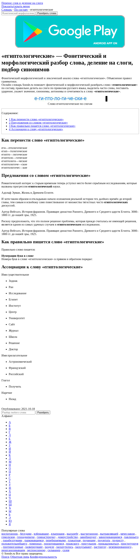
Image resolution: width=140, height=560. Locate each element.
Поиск (5, 556)
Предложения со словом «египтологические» (38, 122)
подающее (89, 540)
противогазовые (13, 546)
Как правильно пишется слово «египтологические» (42, 125)
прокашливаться (108, 543)
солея (66, 550)
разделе (49, 546)
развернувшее (34, 546)
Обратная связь (19, 556)
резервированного (120, 546)
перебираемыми (56, 540)
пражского (72, 543)
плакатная (74, 540)
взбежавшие (41, 533)
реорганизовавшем (13, 550)
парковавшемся (34, 540)
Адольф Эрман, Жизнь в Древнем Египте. (27, 192)
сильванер (54, 550)
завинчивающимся (110, 537)
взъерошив (58, 533)
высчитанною (89, 533)
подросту (118, 540)
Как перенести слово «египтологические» (36, 119)
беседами (26, 533)
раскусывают (83, 546)
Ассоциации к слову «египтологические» (36, 129)
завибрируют (88, 537)
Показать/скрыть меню (15, 6)
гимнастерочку (46, 537)
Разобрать (43, 412)
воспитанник (9, 533)
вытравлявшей (109, 533)
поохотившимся (54, 543)
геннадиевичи (26, 537)
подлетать (104, 540)
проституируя (129, 543)
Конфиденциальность (43, 556)
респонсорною (36, 550)
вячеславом (127, 533)
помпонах (35, 543)
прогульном (88, 543)
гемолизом (8, 537)
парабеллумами (12, 540)
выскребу (72, 533)
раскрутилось (64, 546)
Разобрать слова (46, 13)
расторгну (100, 546)
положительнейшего (14, 543)
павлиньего (131, 537)
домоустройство (68, 537)
